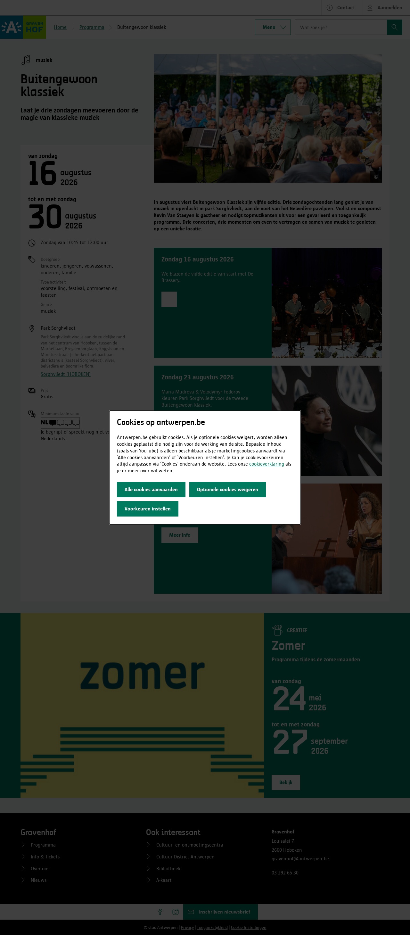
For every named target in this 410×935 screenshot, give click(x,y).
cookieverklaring (266, 464)
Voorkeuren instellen (148, 508)
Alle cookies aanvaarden (151, 489)
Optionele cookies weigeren (227, 489)
